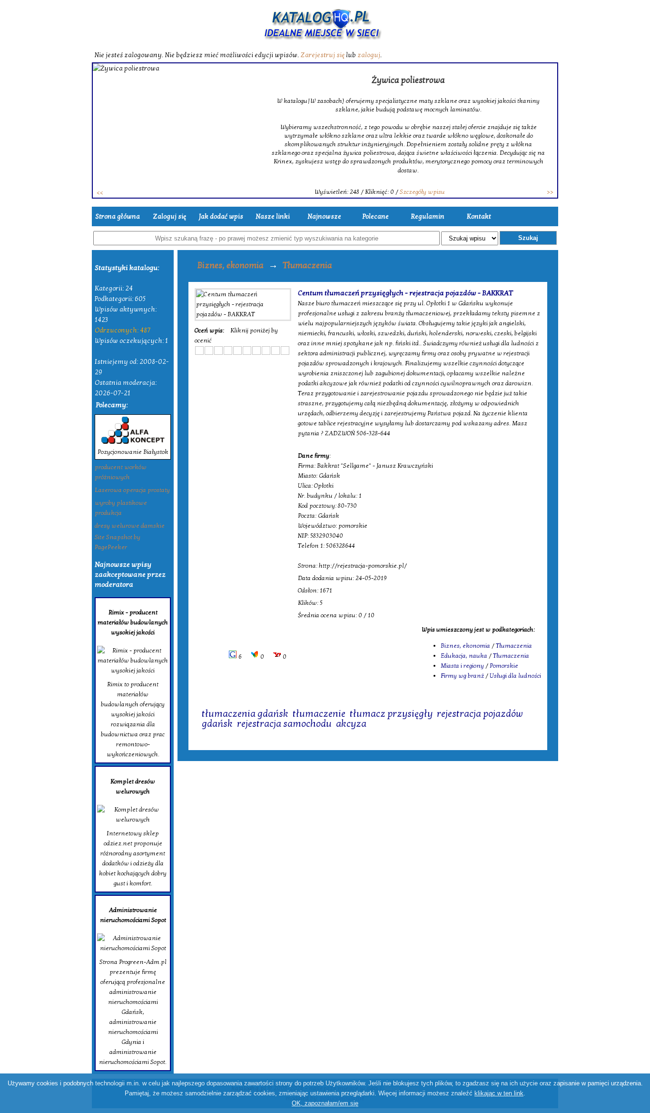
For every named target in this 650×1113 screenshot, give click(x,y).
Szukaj (528, 237)
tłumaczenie (319, 714)
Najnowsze (324, 216)
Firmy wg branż (462, 676)
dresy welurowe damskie (130, 526)
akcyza (351, 724)
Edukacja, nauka (464, 656)
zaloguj (368, 55)
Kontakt (479, 216)
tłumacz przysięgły (391, 714)
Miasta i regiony (462, 666)
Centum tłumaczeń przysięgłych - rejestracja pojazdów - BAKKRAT (405, 293)
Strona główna (117, 216)
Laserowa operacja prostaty (132, 490)
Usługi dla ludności (515, 676)
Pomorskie (504, 666)
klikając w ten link (498, 1093)
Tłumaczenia (307, 266)
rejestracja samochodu (284, 724)
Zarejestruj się (322, 55)
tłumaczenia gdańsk (245, 714)
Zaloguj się (169, 216)
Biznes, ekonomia (230, 266)
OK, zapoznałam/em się (325, 1103)
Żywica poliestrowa (408, 80)
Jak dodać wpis (221, 216)
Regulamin (427, 216)
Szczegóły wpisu (422, 192)
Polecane (376, 216)
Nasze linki (273, 216)
